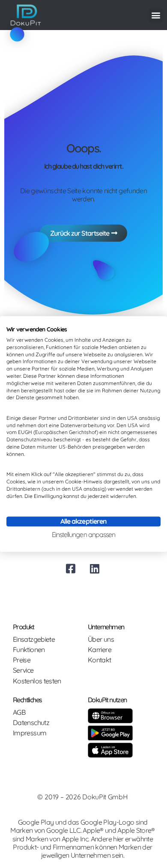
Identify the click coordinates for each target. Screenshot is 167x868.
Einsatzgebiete (34, 639)
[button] (156, 15)
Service (23, 670)
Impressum (29, 733)
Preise (21, 660)
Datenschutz (31, 723)
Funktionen (29, 650)
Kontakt (99, 660)
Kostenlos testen (37, 681)
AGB (19, 712)
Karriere (99, 650)
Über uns (101, 639)
